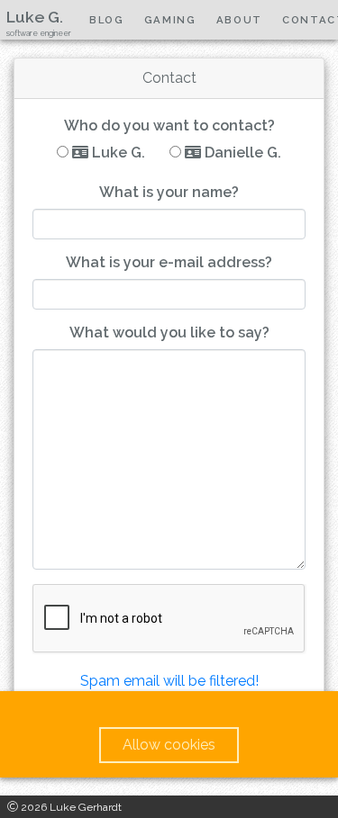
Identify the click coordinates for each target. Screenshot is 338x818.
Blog (106, 19)
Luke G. (116, 152)
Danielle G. (241, 152)
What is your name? (169, 192)
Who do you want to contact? (169, 125)
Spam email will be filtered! (169, 680)
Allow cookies (169, 744)
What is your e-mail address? (169, 262)
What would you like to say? (169, 332)
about (239, 19)
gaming (170, 19)
